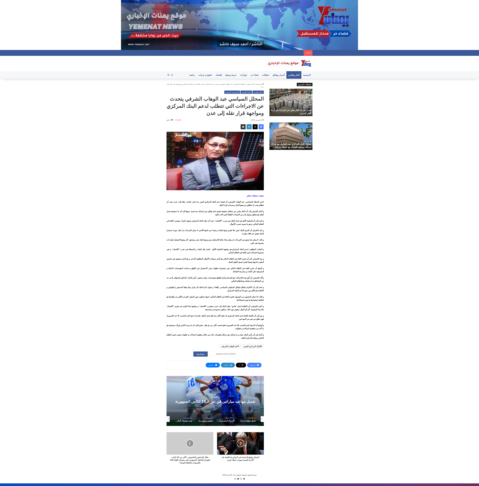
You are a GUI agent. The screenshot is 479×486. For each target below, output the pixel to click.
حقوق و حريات (205, 74)
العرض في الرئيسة (232, 92)
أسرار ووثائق (279, 74)
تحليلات (265, 74)
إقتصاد (219, 74)
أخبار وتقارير (294, 74)
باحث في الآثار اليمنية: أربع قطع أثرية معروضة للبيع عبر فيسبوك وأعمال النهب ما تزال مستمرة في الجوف (291, 110)
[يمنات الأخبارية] (284, 63)
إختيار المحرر (246, 92)
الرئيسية (307, 74)
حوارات (243, 74)
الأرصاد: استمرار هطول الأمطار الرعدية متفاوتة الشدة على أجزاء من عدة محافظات (215, 401)
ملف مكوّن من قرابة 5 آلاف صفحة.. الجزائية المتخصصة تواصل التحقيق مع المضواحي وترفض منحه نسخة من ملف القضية (260, 52)
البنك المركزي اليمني (252, 346)
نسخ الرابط (200, 354)
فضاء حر (255, 74)
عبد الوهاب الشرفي (229, 346)
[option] (215, 401)
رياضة (192, 74)
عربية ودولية (231, 74)
